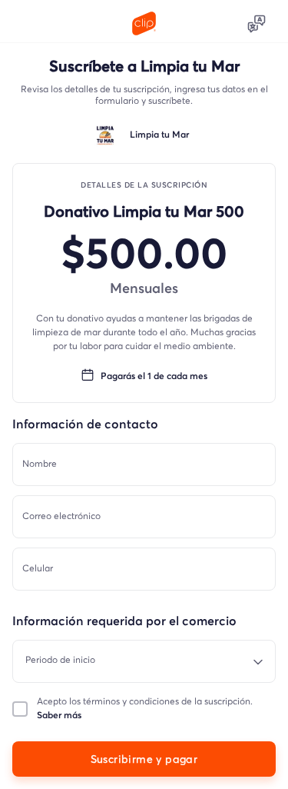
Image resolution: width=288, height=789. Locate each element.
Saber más (59, 716)
